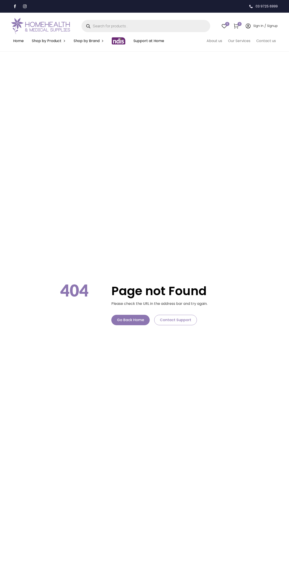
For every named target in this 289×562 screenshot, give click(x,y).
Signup (272, 26)
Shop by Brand (87, 40)
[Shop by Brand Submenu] (102, 41)
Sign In (258, 26)
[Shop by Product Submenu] (64, 41)
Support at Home (148, 40)
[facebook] (15, 6)
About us (214, 40)
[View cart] (236, 26)
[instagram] (24, 6)
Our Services (239, 40)
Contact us (266, 40)
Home (18, 40)
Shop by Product (46, 40)
